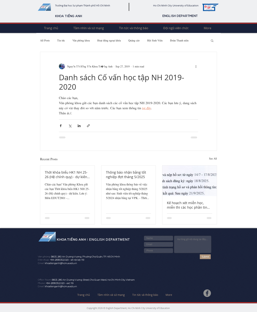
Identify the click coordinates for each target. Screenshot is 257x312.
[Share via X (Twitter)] (70, 125)
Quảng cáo (134, 40)
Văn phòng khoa (81, 40)
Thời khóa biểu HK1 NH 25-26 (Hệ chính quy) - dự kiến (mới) (66, 174)
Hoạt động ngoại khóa (109, 40)
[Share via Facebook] (60, 125)
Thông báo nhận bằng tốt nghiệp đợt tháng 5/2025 (126, 174)
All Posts (45, 40)
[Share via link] (88, 125)
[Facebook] (207, 293)
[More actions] (196, 66)
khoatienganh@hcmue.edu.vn (61, 263)
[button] (212, 40)
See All (213, 158)
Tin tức (61, 40)
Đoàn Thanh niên (179, 40)
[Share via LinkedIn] (79, 125)
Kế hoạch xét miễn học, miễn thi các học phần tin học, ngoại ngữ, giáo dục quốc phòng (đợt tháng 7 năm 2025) (187, 205)
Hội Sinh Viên (155, 40)
